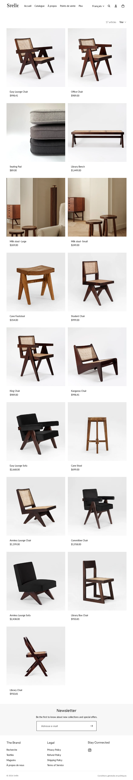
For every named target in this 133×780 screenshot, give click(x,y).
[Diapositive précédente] (11, 57)
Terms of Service (55, 765)
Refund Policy (54, 755)
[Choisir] (60, 82)
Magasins (11, 760)
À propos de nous (15, 765)
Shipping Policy (54, 760)
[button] (123, 22)
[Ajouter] (60, 231)
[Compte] (115, 6)
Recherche (11, 750)
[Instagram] (90, 750)
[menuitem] (80, 6)
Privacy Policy (54, 750)
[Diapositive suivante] (60, 57)
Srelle (16, 775)
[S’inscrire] (91, 726)
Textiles (10, 755)
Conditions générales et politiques (112, 775)
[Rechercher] (109, 6)
